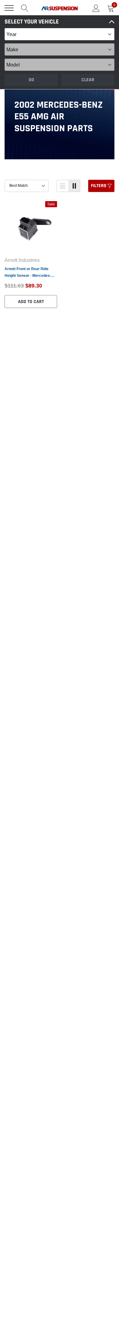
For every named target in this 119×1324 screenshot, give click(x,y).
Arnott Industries (22, 260)
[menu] (9, 8)
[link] (31, 227)
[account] (96, 8)
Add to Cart (31, 301)
